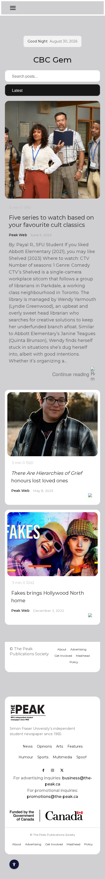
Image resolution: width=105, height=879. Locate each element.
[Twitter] (61, 770)
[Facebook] (43, 770)
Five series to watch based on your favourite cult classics (51, 221)
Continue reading (70, 374)
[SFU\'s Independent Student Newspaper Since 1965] (44, 712)
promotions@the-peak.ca (52, 796)
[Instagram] (52, 770)
